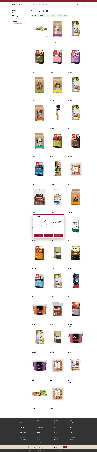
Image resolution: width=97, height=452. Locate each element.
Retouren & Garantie (23, 425)
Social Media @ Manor (40, 434)
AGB (29, 450)
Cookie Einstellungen (39, 450)
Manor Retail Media (23, 437)
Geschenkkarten (57, 422)
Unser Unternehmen (73, 422)
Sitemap (27, 450)
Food (71, 432)
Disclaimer (45, 450)
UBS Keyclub (39, 432)
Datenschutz (33, 450)
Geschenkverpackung (57, 425)
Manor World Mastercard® (41, 427)
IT (74, 447)
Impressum (23, 450)
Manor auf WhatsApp (23, 439)
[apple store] (54, 447)
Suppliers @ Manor (23, 432)
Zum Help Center (24, 447)
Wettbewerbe (56, 439)
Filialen (71, 427)
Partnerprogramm (23, 434)
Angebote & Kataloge (40, 422)
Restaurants (72, 434)
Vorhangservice (56, 427)
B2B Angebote (56, 432)
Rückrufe (55, 434)
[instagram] (35, 447)
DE (70, 4)
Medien (71, 439)
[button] (13, 7)
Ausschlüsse (56, 437)
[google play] (57, 447)
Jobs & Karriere (72, 425)
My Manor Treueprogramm (41, 425)
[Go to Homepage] (16, 4)
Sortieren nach (34, 15)
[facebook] (37, 447)
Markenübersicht (50, 450)
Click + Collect (22, 427)
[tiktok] (42, 447)
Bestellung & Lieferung (24, 422)
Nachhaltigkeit (72, 437)
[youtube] (40, 447)
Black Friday (38, 439)
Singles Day (38, 437)
